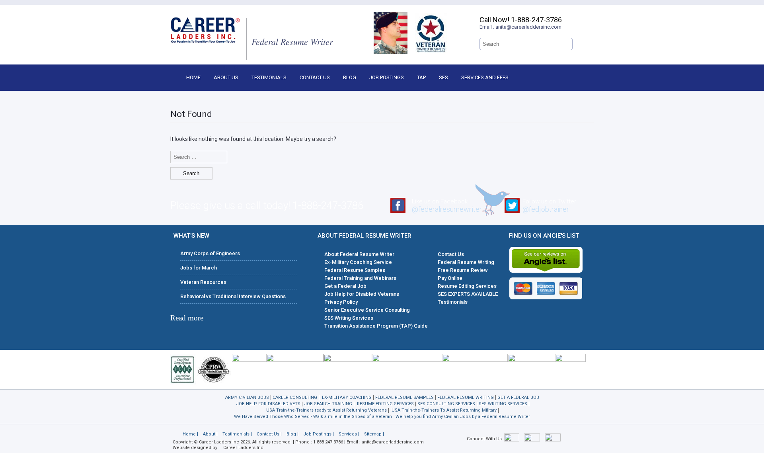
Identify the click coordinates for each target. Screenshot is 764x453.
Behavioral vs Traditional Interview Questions (233, 296)
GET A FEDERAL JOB (518, 397)
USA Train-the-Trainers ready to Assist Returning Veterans (326, 410)
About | (210, 434)
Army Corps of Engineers (210, 253)
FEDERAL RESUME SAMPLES (404, 397)
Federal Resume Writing (466, 262)
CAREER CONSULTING (295, 397)
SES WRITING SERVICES (503, 403)
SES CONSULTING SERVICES (446, 403)
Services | (349, 434)
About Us (226, 77)
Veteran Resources (203, 282)
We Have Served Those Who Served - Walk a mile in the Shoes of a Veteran (313, 416)
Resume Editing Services (467, 286)
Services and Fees (485, 77)
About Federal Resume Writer (359, 254)
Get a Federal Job (345, 286)
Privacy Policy (341, 302)
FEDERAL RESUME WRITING (465, 397)
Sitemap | (374, 434)
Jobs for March (198, 268)
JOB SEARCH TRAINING (328, 403)
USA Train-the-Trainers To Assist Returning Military (444, 410)
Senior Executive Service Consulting (367, 310)
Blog (349, 77)
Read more (186, 318)
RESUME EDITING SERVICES (385, 403)
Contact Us (315, 77)
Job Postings (386, 77)
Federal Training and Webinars (360, 278)
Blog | (292, 434)
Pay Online (450, 278)
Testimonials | (237, 434)
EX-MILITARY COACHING (347, 397)
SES (443, 77)
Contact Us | (269, 434)
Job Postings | (318, 434)
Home (193, 77)
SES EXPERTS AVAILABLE (468, 294)
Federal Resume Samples (354, 270)
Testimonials (268, 77)
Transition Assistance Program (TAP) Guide (376, 326)
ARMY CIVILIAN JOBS (247, 397)
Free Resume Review (463, 270)
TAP (421, 77)
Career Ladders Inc (243, 447)
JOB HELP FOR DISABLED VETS (268, 403)
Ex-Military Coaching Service (358, 262)
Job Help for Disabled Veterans (361, 294)
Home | (190, 434)
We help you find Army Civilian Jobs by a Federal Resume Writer (463, 416)
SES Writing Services (348, 318)
